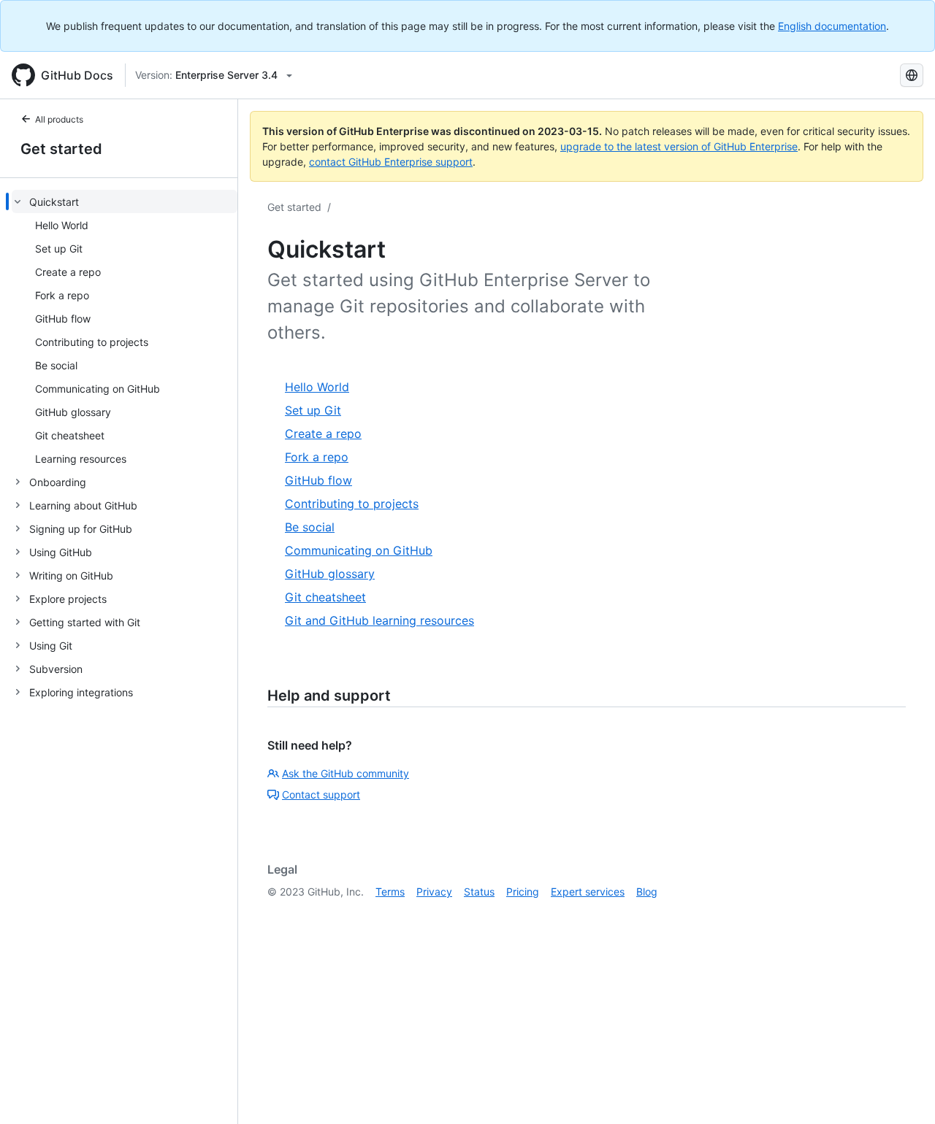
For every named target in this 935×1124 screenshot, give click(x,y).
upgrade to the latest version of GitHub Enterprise (679, 146)
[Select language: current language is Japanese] (911, 75)
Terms (390, 891)
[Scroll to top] (902, 1091)
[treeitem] (124, 330)
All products (59, 119)
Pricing (522, 891)
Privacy (434, 891)
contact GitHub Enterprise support (391, 161)
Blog (646, 891)
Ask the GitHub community (345, 773)
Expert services (588, 891)
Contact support (321, 794)
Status (479, 891)
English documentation (832, 26)
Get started (61, 149)
